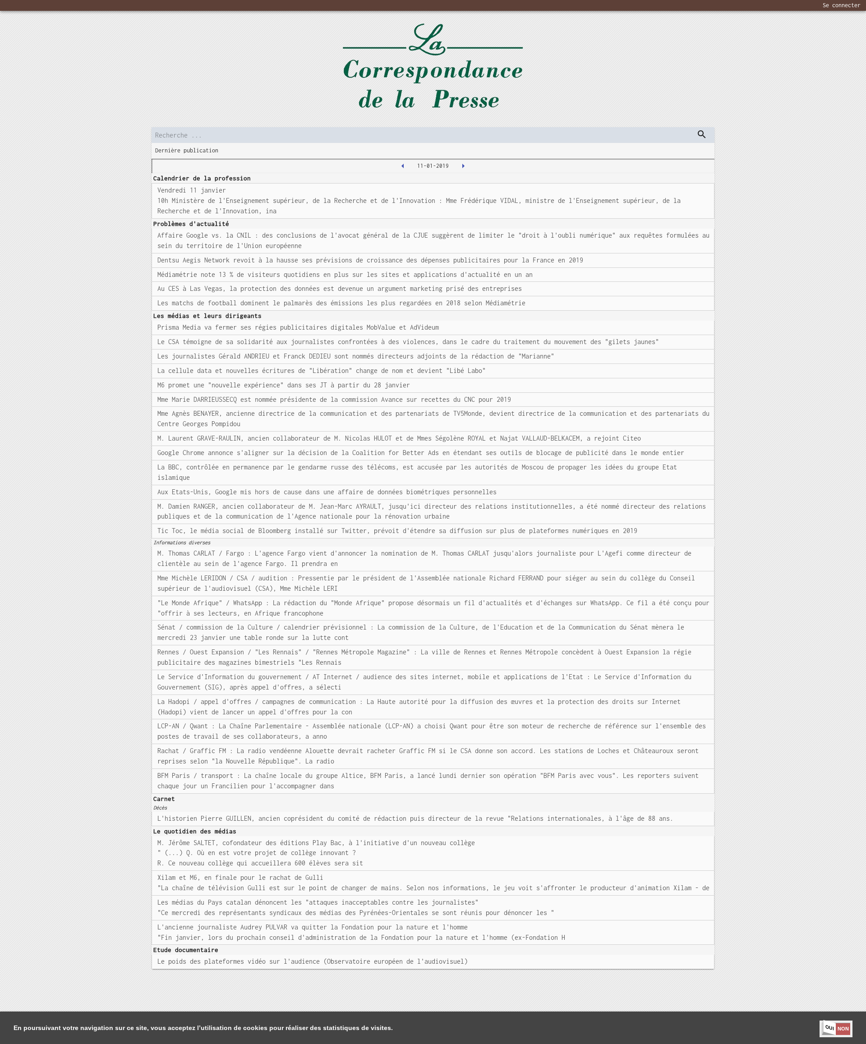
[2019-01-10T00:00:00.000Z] (402, 166)
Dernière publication (186, 150)
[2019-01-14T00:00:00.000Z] (463, 166)
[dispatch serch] (702, 134)
